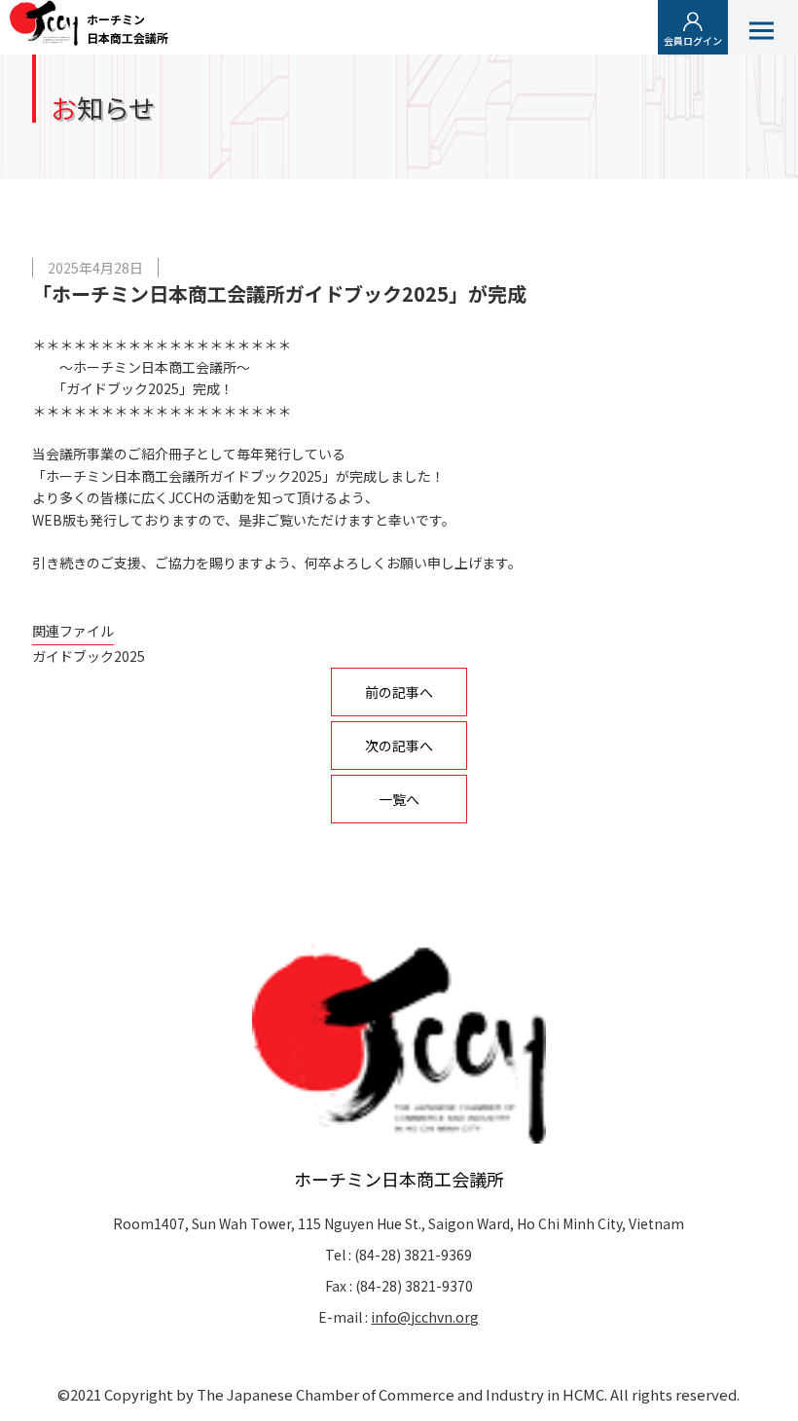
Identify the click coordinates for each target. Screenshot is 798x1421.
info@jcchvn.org (425, 1317)
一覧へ (399, 799)
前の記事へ (399, 692)
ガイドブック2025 (88, 656)
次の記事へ (399, 745)
